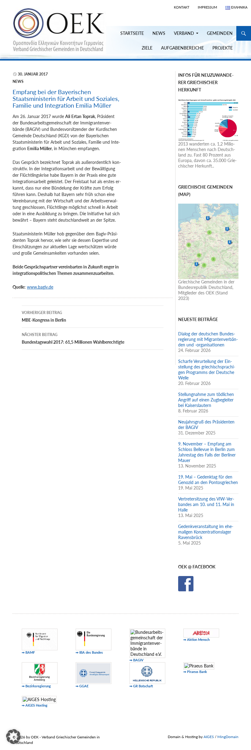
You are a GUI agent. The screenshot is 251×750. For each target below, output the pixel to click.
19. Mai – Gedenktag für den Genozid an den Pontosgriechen (208, 479)
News (158, 33)
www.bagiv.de (40, 287)
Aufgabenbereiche (182, 47)
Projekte (222, 47)
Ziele (147, 47)
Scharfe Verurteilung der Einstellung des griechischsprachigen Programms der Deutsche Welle (206, 369)
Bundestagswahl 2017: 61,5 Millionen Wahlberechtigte (73, 338)
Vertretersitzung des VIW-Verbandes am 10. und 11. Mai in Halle (206, 504)
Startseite (132, 33)
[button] (13, 736)
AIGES (209, 736)
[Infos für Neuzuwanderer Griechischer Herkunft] (208, 119)
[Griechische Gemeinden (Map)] (208, 240)
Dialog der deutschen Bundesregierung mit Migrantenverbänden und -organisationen (208, 339)
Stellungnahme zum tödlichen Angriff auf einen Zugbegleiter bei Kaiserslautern (206, 400)
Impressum (207, 7)
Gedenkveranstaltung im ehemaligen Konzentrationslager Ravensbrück (205, 532)
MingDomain (227, 736)
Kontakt (181, 7)
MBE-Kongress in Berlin (44, 316)
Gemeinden (220, 33)
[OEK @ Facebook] (185, 583)
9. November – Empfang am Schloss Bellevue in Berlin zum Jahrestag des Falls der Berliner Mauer (207, 452)
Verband (184, 33)
